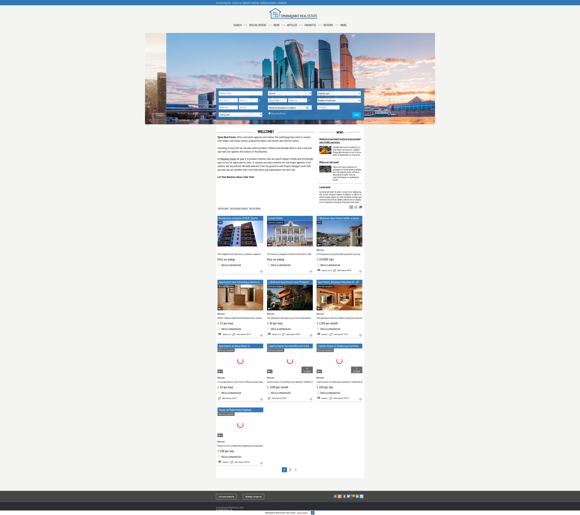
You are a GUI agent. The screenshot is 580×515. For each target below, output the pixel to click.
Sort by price (223, 208)
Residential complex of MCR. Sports (238, 218)
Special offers (257, 25)
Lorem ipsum (324, 187)
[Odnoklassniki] (340, 496)
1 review (307, 371)
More (343, 25)
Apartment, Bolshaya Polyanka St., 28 (338, 282)
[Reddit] (362, 496)
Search (238, 25)
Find (356, 114)
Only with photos (278, 113)
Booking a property (268, 2)
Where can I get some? (329, 162)
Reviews (328, 25)
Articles (292, 25)
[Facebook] (344, 496)
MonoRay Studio (228, 159)
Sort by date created (239, 208)
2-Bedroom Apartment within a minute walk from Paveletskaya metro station (340, 218)
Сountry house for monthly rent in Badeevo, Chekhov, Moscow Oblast (290, 346)
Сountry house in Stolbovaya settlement (340, 346)
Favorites (310, 25)
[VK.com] (336, 496)
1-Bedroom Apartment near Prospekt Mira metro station (290, 282)
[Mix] (353, 496)
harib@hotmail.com (224, 510)
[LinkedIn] (357, 496)
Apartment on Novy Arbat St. (234, 346)
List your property (223, 2)
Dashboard (282, 2)
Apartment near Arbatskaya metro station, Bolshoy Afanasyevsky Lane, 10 (241, 282)
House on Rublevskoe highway (235, 410)
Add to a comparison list (231, 265)
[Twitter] (349, 496)
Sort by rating (255, 208)
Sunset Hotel (275, 218)
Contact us (237, 2)
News (277, 25)
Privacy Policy (302, 512)
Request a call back (251, 2)
